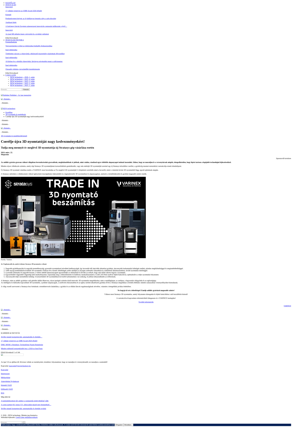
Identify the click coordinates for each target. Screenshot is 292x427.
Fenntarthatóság (11, 42)
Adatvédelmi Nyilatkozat (10, 381)
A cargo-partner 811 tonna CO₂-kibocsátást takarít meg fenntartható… (26, 405)
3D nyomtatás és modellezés (11, 136)
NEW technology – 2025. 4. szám (22, 79)
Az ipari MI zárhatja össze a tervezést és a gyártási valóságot (27, 34)
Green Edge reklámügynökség (27, 417)
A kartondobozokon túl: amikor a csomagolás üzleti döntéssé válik (24, 401)
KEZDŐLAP (10, 3)
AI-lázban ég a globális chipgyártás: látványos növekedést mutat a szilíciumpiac (34, 61)
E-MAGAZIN (10, 75)
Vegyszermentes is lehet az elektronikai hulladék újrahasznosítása (28, 46)
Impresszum (5, 374)
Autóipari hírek (10, 22)
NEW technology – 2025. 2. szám (22, 83)
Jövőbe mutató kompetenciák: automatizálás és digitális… (21, 337)
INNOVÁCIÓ (10, 5)
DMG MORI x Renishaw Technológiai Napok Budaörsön (22, 345)
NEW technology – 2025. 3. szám (22, 81)
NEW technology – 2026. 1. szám (22, 77)
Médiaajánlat (5, 378)
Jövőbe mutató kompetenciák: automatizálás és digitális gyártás (23, 409)
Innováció (9, 7)
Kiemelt (8, 15)
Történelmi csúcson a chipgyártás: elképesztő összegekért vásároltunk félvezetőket (35, 54)
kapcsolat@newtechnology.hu (20, 366)
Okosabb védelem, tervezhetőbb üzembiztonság (22, 69)
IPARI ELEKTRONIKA (14, 40)
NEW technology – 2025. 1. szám (22, 85)
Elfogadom (119, 425)
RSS (2, 393)
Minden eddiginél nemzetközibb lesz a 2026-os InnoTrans (22, 349)
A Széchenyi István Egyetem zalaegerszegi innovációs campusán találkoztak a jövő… (36, 26)
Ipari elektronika (11, 50)
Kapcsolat (4, 370)
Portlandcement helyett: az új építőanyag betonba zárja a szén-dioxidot (30, 19)
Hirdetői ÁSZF (6, 385)
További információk (146, 302)
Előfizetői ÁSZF (7, 389)
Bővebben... (128, 425)
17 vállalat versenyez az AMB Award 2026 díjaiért (23, 11)
